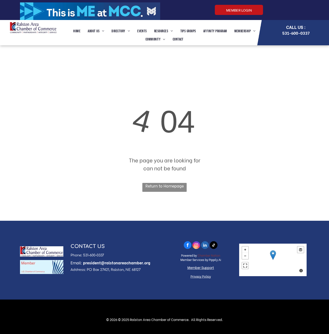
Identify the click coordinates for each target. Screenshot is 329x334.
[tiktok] (213, 245)
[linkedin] (205, 245)
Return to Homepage (164, 185)
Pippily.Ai (215, 260)
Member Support (200, 267)
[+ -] (273, 260)
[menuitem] (77, 31)
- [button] (245, 256)
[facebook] (187, 245)
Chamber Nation (208, 255)
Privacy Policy (201, 276)
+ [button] (245, 250)
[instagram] (196, 245)
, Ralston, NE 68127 (125, 270)
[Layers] (300, 250)
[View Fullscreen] (245, 265)
